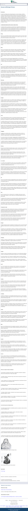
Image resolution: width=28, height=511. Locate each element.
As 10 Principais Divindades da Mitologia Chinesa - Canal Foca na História (11, 496)
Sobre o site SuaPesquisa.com (13, 500)
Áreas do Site (21, 500)
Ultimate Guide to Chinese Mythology (6, 489)
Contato (6, 500)
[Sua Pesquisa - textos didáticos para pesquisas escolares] (14, 2)
